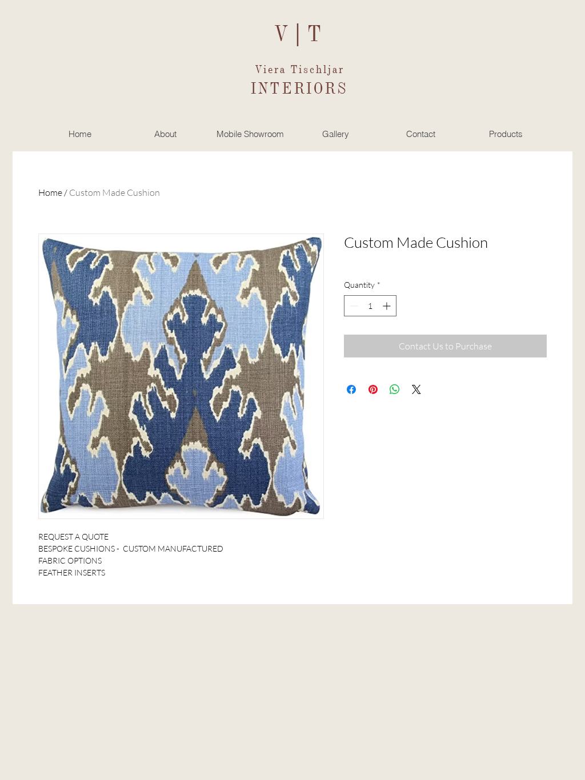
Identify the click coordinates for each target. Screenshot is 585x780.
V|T (300, 32)
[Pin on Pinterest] (373, 389)
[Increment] (387, 306)
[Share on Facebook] (351, 389)
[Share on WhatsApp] (395, 389)
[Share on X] (416, 389)
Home (50, 192)
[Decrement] (353, 306)
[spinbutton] (370, 306)
